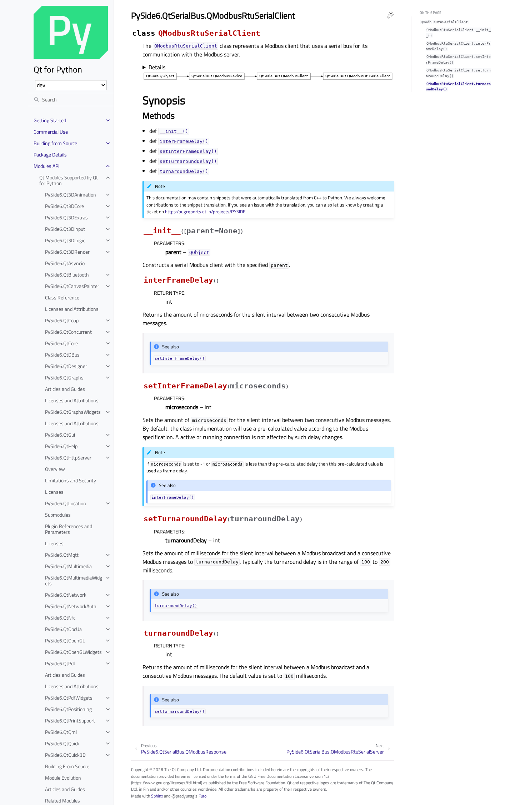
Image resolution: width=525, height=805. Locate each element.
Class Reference (62, 297)
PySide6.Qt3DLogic (65, 240)
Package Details (50, 154)
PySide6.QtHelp (61, 446)
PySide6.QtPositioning (68, 709)
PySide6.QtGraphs (64, 377)
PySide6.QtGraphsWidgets (73, 412)
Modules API (46, 166)
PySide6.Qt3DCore (64, 206)
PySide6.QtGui (60, 434)
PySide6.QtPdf (60, 663)
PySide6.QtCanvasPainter (72, 286)
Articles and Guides (65, 389)
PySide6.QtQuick (62, 743)
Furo (202, 795)
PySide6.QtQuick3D (65, 755)
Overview (55, 469)
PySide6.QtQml (61, 732)
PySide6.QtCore (61, 343)
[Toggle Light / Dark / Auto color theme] (390, 15)
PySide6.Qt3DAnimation (70, 194)
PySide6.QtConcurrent (68, 332)
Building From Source (67, 766)
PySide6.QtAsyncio (65, 263)
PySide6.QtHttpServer (68, 457)
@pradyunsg (182, 795)
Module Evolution (63, 777)
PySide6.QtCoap (62, 320)
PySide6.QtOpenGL (65, 640)
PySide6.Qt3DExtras (66, 217)
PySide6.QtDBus (62, 354)
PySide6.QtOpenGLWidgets (73, 652)
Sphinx (157, 795)
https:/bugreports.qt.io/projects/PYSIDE (205, 211)
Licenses (54, 492)
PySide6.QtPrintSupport (70, 720)
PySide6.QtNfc (60, 617)
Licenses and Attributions (72, 309)
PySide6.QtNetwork (65, 594)
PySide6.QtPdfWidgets (68, 697)
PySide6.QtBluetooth (67, 274)
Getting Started (50, 120)
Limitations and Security (70, 480)
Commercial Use (51, 131)
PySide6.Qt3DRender (67, 251)
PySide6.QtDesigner (66, 366)
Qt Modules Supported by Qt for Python (68, 180)
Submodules (58, 514)
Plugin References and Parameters (68, 529)
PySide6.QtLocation (65, 503)
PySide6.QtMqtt (62, 554)
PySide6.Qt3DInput (65, 229)
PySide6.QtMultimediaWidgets (73, 580)
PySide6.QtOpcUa (63, 629)
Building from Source (55, 143)
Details (157, 67)
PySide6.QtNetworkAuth (70, 606)
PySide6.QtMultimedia (68, 566)
